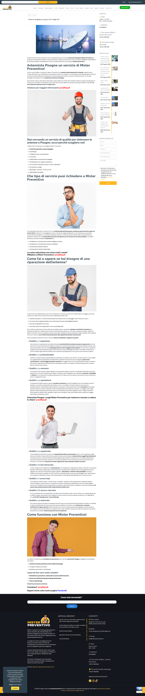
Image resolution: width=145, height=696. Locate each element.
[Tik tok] (96, 681)
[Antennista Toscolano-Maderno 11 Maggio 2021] (140, 690)
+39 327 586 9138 (104, 37)
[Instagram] (93, 681)
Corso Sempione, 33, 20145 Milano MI (99, 631)
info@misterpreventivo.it (96, 639)
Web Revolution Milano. (103, 689)
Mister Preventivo (43, 19)
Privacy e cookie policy (67, 690)
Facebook (62, 590)
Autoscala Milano (64, 639)
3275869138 (64, 88)
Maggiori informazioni (15, 684)
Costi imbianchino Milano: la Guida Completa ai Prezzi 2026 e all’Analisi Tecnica (72, 626)
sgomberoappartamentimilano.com (43, 667)
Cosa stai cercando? (72, 597)
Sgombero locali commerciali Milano (70, 635)
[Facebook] (90, 681)
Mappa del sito (79, 690)
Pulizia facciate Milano (65, 631)
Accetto (15, 688)
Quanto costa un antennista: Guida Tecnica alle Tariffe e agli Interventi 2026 (72, 620)
